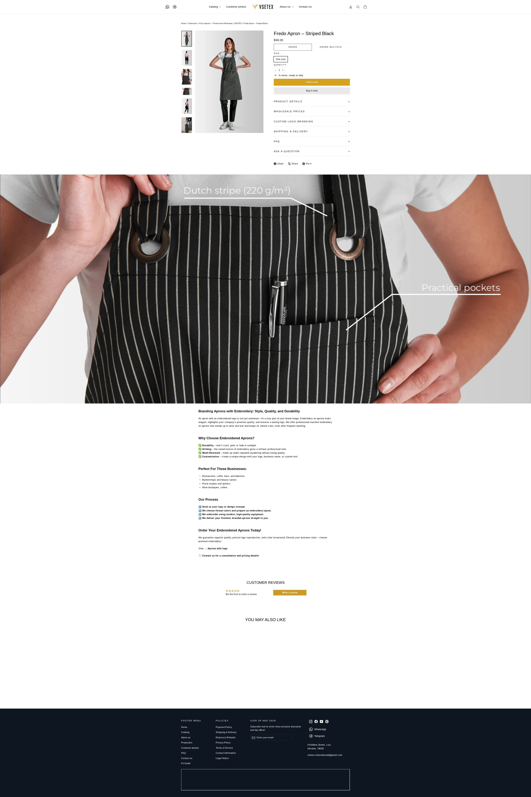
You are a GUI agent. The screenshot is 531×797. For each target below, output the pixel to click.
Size (277, 53)
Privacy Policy (223, 742)
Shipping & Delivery (226, 732)
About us (185, 737)
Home (183, 23)
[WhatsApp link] (167, 7)
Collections (192, 23)
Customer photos (236, 6)
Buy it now (312, 90)
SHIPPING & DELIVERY (291, 131)
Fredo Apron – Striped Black (256, 23)
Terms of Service (224, 748)
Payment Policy (224, 727)
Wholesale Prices (289, 111)
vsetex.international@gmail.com (324, 755)
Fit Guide (186, 763)
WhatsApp (320, 729)
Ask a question (287, 151)
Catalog (214, 6)
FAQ (277, 141)
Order (292, 47)
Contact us (186, 758)
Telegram (319, 736)
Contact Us (305, 6)
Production (186, 742)
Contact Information (226, 753)
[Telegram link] (174, 7)
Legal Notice (222, 758)
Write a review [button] (289, 592)
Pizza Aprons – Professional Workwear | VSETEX (220, 23)
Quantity (280, 65)
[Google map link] (265, 780)
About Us (285, 6)
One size (281, 59)
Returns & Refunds (225, 737)
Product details (288, 101)
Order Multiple (331, 47)
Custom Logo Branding (293, 121)
